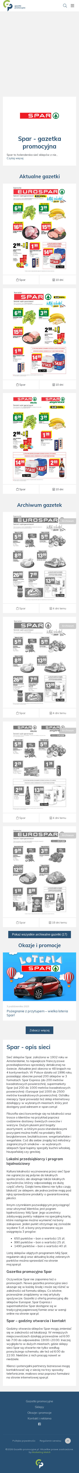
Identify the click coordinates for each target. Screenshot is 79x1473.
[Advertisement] (39, 58)
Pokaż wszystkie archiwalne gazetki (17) (39, 934)
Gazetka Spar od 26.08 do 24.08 (39, 234)
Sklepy (39, 1407)
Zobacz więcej (39, 1030)
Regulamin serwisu (50, 1440)
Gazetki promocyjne (39, 1401)
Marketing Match (41, 1452)
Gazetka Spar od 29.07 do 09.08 (39, 877)
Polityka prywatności (23, 1440)
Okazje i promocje (39, 1412)
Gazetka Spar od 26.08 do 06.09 (39, 339)
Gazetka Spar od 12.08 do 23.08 (39, 562)
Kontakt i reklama (39, 1418)
